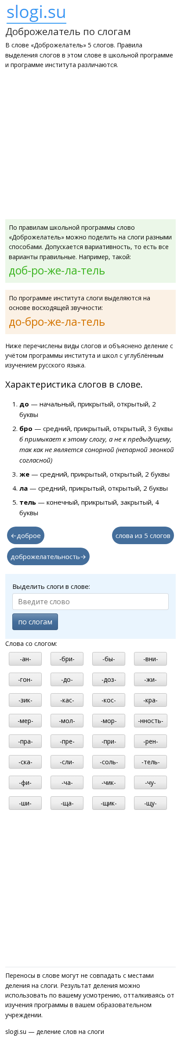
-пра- (25, 741)
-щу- (150, 803)
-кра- (150, 700)
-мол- (67, 720)
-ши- (25, 803)
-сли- (67, 762)
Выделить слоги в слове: (51, 586)
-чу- (150, 782)
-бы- (108, 659)
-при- (108, 741)
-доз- (108, 679)
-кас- (67, 700)
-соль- (109, 762)
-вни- (150, 659)
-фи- (25, 782)
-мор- (109, 720)
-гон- (25, 679)
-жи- (150, 679)
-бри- (67, 659)
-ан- (25, 659)
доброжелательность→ (48, 556)
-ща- (67, 803)
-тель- (150, 762)
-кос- (108, 700)
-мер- (25, 720)
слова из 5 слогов (143, 535)
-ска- (25, 762)
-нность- (150, 720)
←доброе (26, 535)
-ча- (67, 782)
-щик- (109, 803)
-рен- (150, 741)
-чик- (108, 782)
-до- (67, 679)
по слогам (35, 622)
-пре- (67, 741)
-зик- (25, 700)
